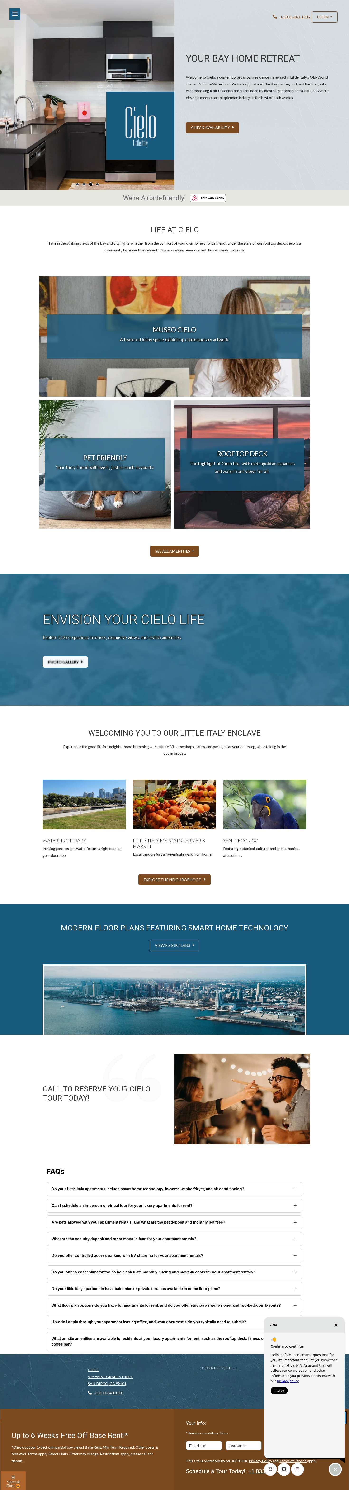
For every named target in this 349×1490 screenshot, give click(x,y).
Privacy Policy (260, 1460)
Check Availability (211, 127)
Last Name (237, 1445)
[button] (325, 17)
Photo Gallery (63, 662)
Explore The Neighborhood (173, 879)
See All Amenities (173, 551)
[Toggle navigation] (14, 14)
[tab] (77, 184)
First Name (198, 1445)
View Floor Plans (173, 945)
